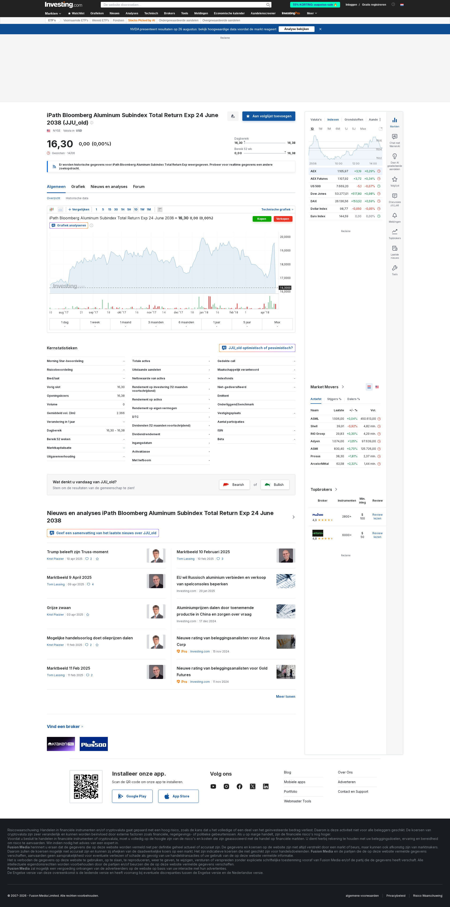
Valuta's (316, 119)
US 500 (316, 186)
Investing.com (200, 651)
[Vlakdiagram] (60, 209)
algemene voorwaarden (362, 895)
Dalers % (353, 399)
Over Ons (345, 772)
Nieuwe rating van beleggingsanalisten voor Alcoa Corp (223, 641)
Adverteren (347, 782)
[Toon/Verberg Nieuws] (159, 209)
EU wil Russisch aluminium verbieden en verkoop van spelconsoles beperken (221, 580)
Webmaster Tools (297, 801)
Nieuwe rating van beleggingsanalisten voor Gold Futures (222, 671)
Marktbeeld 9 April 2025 (69, 577)
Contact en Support (353, 791)
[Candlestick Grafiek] (51, 209)
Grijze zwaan (59, 607)
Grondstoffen (354, 119)
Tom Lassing (186, 558)
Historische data (77, 198)
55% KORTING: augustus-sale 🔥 (315, 4)
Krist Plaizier (55, 558)
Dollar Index (319, 208)
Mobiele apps (294, 782)
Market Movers (324, 387)
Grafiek (78, 186)
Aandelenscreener (263, 13)
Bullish (279, 485)
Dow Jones (318, 193)
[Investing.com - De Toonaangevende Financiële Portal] (63, 4)
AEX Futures (319, 178)
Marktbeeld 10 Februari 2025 (203, 551)
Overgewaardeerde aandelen (221, 20)
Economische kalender (229, 13)
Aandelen (375, 119)
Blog (287, 772)
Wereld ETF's (100, 20)
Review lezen (377, 516)
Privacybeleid (395, 895)
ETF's (52, 20)
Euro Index (318, 216)
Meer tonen (285, 696)
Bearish (238, 485)
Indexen (333, 119)
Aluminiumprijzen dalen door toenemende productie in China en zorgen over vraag (215, 611)
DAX (314, 201)
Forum (139, 186)
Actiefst (316, 399)
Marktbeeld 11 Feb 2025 (68, 668)
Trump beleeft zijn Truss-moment (77, 551)
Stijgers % (334, 399)
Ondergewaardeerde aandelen (179, 20)
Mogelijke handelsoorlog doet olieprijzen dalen (90, 638)
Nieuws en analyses (109, 186)
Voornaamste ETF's (76, 20)
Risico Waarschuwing (427, 895)
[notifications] (393, 4)
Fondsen (118, 20)
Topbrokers (321, 489)
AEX (313, 171)
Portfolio (290, 791)
